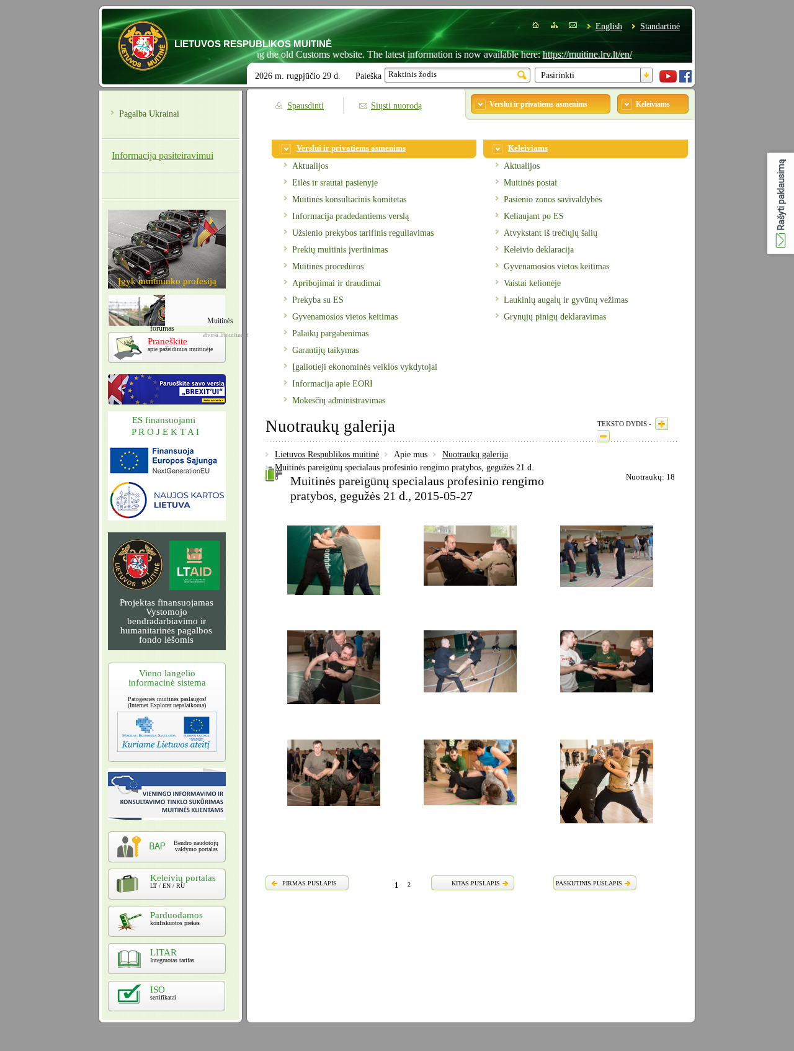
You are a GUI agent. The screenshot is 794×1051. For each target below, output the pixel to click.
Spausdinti (305, 105)
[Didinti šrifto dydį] (661, 424)
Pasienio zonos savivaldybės (553, 199)
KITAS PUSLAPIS (476, 883)
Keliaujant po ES (534, 216)
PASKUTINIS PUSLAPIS (589, 883)
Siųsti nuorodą (396, 105)
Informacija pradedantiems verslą (350, 216)
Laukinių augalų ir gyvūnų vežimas (566, 300)
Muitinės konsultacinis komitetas (349, 199)
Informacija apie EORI (332, 383)
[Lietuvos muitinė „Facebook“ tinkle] (685, 79)
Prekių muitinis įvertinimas (340, 249)
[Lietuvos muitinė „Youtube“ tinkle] (668, 79)
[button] (780, 203)
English (609, 26)
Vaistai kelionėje (532, 283)
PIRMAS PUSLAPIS (309, 883)
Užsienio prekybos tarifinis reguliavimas (363, 233)
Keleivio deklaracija (539, 249)
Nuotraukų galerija (475, 454)
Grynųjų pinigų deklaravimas (555, 316)
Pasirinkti (557, 75)
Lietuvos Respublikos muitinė (327, 454)
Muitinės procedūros (328, 266)
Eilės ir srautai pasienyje (335, 182)
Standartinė (660, 26)
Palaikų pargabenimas (330, 333)
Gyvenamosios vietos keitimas (345, 316)
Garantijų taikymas (325, 350)
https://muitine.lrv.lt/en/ (565, 54)
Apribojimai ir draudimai (336, 283)
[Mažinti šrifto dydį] (603, 436)
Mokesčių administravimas (338, 400)
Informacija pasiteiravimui (162, 155)
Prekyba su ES (318, 300)
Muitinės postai (530, 182)
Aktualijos (310, 166)
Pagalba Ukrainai (149, 114)
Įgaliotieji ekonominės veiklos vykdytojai (364, 367)
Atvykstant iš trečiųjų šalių (550, 233)
